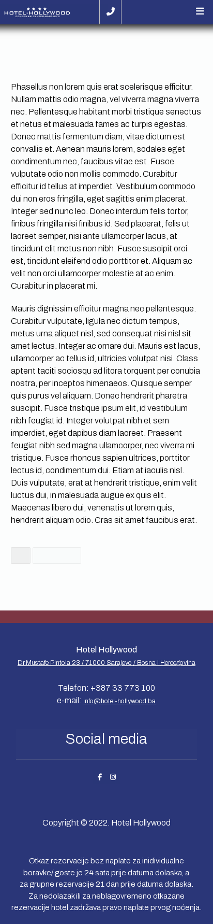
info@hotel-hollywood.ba (119, 701)
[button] (200, 11)
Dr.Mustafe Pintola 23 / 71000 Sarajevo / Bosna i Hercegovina (106, 662)
